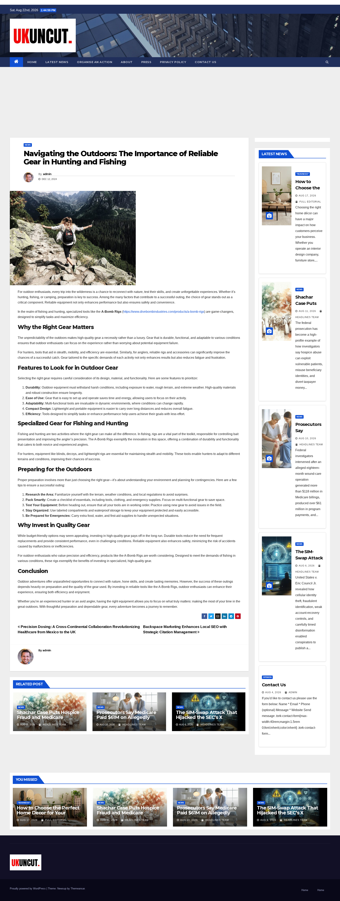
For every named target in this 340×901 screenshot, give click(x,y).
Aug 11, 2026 (108, 820)
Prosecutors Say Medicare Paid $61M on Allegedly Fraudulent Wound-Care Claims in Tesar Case (126, 719)
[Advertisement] (170, 96)
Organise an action (94, 62)
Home (32, 62)
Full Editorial (310, 201)
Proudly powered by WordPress (28, 888)
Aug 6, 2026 (307, 565)
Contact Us (205, 62)
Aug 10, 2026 (307, 438)
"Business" (303, 174)
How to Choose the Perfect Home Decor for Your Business (48, 812)
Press (146, 62)
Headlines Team (54, 724)
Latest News (56, 62)
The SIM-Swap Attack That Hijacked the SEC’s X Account (206, 717)
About (127, 62)
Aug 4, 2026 (273, 692)
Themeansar (78, 888)
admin (47, 174)
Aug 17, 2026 (307, 195)
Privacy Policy (173, 62)
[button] (327, 62)
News (28, 145)
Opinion (267, 677)
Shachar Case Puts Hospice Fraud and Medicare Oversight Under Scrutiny (48, 717)
